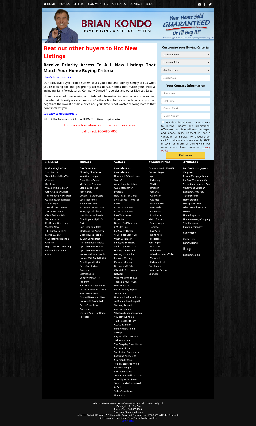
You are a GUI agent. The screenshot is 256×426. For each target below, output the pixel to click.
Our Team (50, 184)
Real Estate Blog (191, 254)
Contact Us (189, 238)
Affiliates (119, 4)
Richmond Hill (157, 262)
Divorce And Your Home (126, 223)
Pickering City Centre (90, 172)
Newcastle (155, 207)
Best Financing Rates (90, 226)
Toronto (154, 226)
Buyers (64, 4)
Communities (98, 4)
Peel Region (155, 266)
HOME (51, 4)
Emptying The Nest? (124, 242)
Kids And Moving (123, 262)
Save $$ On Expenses (56, 207)
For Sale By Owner (123, 230)
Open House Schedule (91, 234)
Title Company (190, 223)
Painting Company (193, 226)
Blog (149, 4)
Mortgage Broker (192, 203)
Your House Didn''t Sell (125, 234)
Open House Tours (89, 180)
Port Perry (155, 215)
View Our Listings (89, 176)
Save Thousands (88, 199)
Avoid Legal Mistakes (125, 246)
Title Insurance (190, 195)
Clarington (155, 195)
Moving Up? (86, 191)
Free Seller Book (122, 168)
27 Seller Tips (120, 226)
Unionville (155, 250)
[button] (185, 155)
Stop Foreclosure (54, 211)
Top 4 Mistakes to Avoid (126, 363)
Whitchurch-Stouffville (161, 254)
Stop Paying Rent (89, 187)
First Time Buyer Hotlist (92, 242)
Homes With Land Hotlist (93, 254)
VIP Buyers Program (90, 184)
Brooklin (154, 187)
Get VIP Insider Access (56, 191)
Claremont (155, 211)
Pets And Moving (123, 258)
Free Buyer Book (88, 168)
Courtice (154, 199)
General (51, 162)
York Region (155, 242)
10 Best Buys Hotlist (90, 238)
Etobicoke (155, 238)
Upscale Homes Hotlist (91, 246)
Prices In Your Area (123, 207)
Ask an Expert (52, 203)
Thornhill (154, 258)
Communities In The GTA (161, 168)
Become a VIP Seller (124, 266)
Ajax (152, 176)
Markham (154, 246)
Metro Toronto (156, 219)
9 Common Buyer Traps (92, 207)
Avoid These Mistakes (125, 184)
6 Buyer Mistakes (88, 203)
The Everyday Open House (128, 344)
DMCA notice (128, 420)
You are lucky (52, 219)
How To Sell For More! (125, 195)
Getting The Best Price (125, 250)
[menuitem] (49, 4)
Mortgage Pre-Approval (92, 230)
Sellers (78, 4)
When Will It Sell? (123, 238)
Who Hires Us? (121, 285)
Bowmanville (156, 203)
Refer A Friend (190, 242)
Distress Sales (87, 273)
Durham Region (157, 172)
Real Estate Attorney (193, 191)
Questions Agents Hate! (57, 199)
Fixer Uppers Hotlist (90, 262)
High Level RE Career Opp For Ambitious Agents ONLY (58, 250)
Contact (136, 4)
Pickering (154, 180)
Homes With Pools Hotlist (93, 258)
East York (154, 230)
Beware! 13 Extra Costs (91, 195)
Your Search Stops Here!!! (92, 285)
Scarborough (156, 223)
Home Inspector (191, 215)
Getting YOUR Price (124, 254)
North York (155, 234)
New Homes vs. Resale (91, 215)
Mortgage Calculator (90, 211)
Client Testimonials (55, 215)
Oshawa (154, 191)
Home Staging (190, 199)
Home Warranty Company (196, 219)
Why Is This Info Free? (56, 187)
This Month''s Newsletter (58, 195)
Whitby (153, 184)
